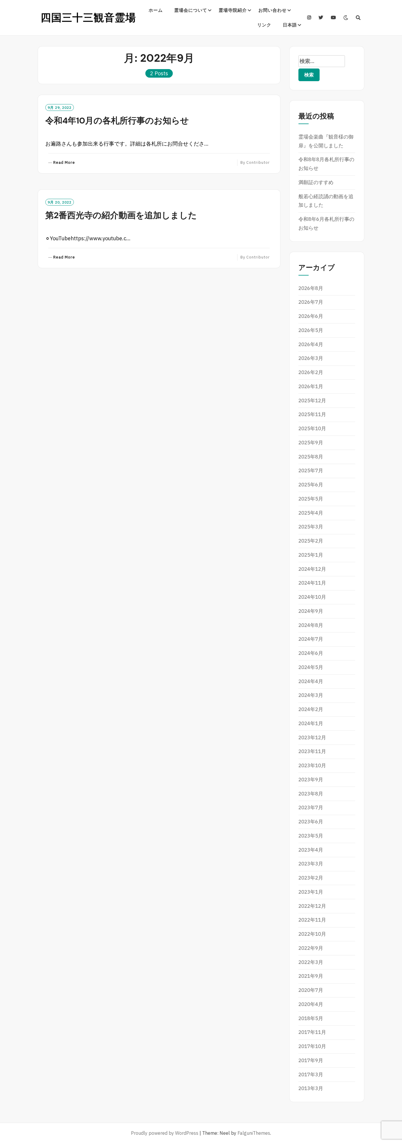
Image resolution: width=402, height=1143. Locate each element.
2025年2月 (310, 541)
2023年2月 (310, 878)
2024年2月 (310, 709)
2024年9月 (310, 611)
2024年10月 (312, 597)
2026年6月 (310, 316)
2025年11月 (312, 414)
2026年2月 (310, 372)
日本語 (290, 25)
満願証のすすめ (315, 182)
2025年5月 (310, 498)
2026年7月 (310, 302)
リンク (264, 25)
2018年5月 (310, 1018)
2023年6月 (310, 821)
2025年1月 (310, 555)
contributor (258, 162)
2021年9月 (310, 976)
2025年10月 (312, 428)
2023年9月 (310, 779)
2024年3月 (310, 695)
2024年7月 (310, 639)
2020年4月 (310, 1004)
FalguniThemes (253, 1133)
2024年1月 (310, 723)
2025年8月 (310, 456)
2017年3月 (310, 1074)
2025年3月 (310, 526)
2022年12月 (312, 906)
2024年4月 (310, 681)
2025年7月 (310, 470)
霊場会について (190, 10)
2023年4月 (310, 850)
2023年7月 (310, 807)
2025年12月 (312, 400)
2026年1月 (310, 386)
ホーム (156, 10)
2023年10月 (312, 765)
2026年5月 (310, 330)
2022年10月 (312, 934)
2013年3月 (310, 1088)
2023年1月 (310, 892)
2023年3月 (310, 863)
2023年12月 (312, 737)
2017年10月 (312, 1046)
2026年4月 (310, 344)
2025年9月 (310, 442)
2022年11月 (312, 920)
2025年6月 (310, 484)
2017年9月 (310, 1060)
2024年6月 (310, 653)
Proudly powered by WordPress (164, 1133)
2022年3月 (310, 962)
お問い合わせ (272, 10)
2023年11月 (312, 751)
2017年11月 (312, 1032)
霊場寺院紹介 (233, 10)
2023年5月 (310, 835)
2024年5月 (310, 667)
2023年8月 (310, 793)
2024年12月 (312, 569)
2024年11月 (312, 583)
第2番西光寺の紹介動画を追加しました (121, 215)
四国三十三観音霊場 (88, 17)
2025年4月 (310, 513)
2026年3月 (310, 358)
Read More (64, 163)
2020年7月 (310, 990)
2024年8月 (310, 625)
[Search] (358, 17)
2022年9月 (310, 948)
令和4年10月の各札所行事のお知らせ (117, 120)
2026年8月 (310, 288)
